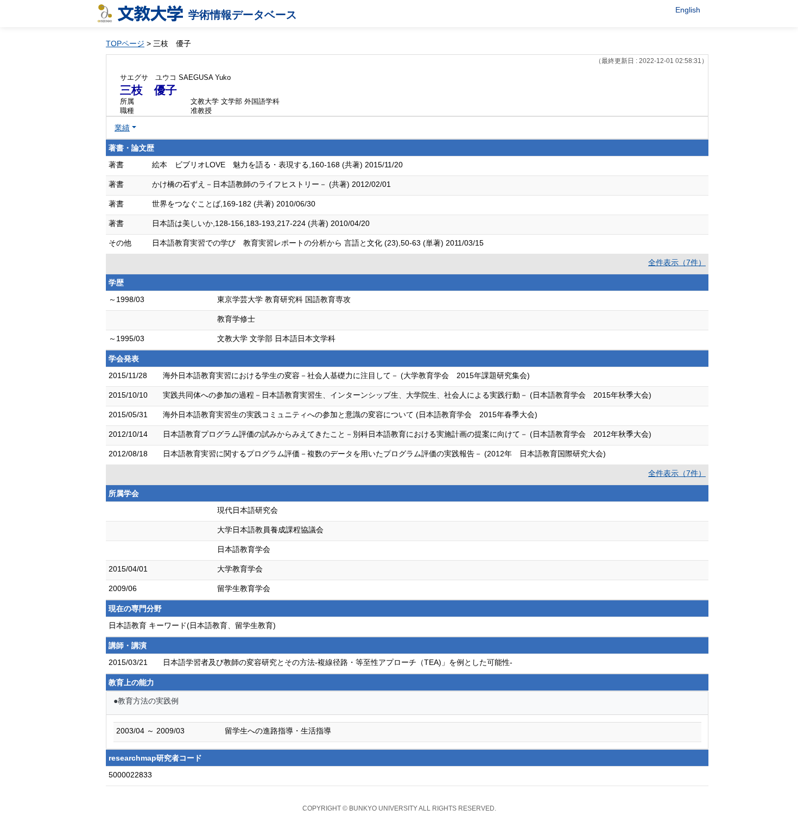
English (687, 9)
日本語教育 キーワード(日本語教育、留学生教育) (192, 625)
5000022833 (130, 774)
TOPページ (125, 43)
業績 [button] (122, 127)
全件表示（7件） (677, 262)
